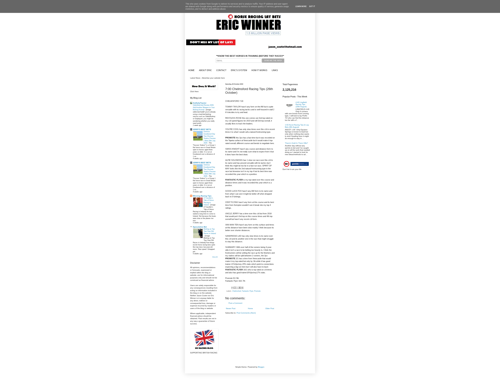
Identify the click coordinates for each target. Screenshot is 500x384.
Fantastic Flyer (247, 291)
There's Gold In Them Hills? (296, 143)
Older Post (269, 308)
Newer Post (230, 308)
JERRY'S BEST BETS (202, 129)
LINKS (275, 70)
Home (250, 308)
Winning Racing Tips (202, 196)
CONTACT (221, 70)
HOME (191, 70)
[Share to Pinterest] (242, 287)
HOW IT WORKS (259, 70)
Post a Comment (235, 303)
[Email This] (232, 287)
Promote (257, 291)
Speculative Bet (200, 227)
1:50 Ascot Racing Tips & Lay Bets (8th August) (297, 126)
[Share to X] (237, 287)
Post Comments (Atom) (246, 313)
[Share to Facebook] (240, 287)
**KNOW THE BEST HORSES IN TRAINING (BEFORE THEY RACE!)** (250, 56)
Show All (214, 257)
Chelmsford (236, 291)
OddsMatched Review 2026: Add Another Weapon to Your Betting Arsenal (204, 107)
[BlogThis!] (235, 287)
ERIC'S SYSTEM (239, 70)
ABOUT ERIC (205, 70)
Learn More (301, 6)
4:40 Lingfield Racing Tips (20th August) (301, 104)
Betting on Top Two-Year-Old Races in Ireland (210, 231)
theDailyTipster (199, 103)
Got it (312, 6)
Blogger (261, 367)
